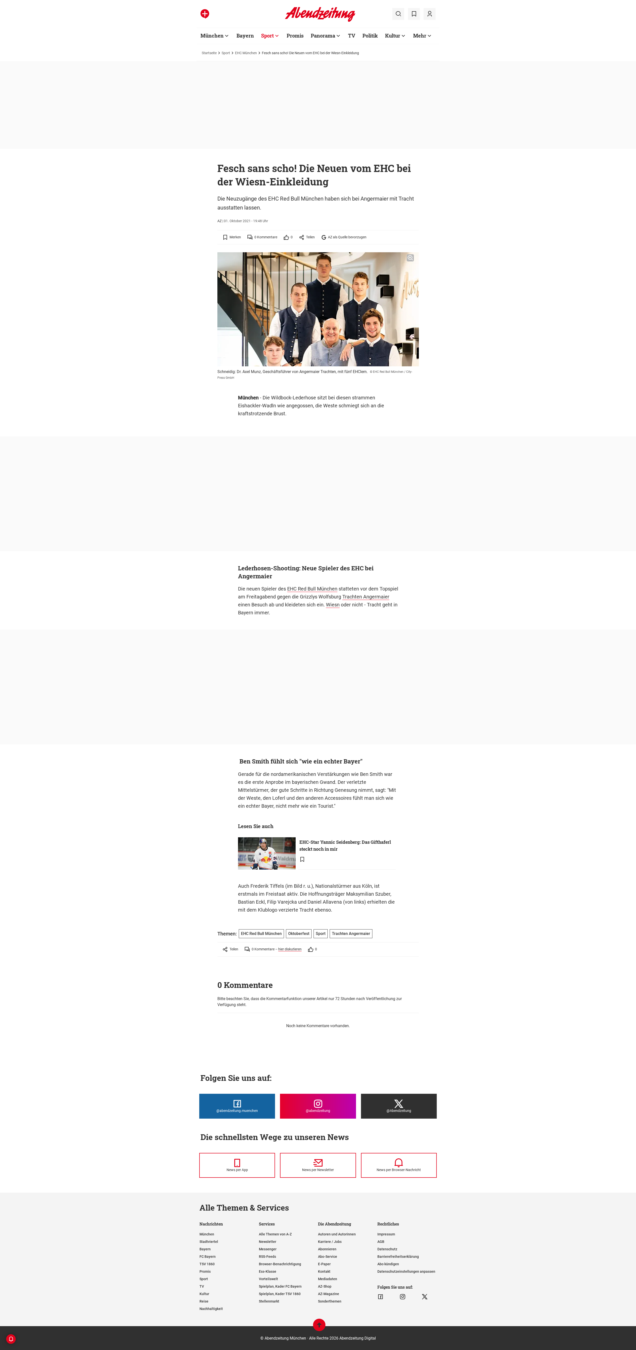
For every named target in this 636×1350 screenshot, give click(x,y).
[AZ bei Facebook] (380, 1297)
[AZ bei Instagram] (402, 1297)
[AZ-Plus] (204, 14)
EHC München (246, 53)
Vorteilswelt (268, 1279)
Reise (203, 1301)
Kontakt (324, 1271)
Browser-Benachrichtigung (280, 1264)
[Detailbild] (410, 257)
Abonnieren (327, 1249)
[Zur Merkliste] (414, 14)
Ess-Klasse (267, 1271)
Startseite (209, 53)
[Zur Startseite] (320, 21)
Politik (370, 35)
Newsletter (267, 1242)
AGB (380, 1242)
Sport (267, 35)
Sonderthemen (329, 1301)
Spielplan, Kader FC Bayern (280, 1286)
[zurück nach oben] (319, 1327)
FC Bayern (207, 1257)
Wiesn (333, 605)
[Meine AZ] (430, 14)
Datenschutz (387, 1249)
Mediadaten (327, 1279)
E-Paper (324, 1264)
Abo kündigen (388, 1264)
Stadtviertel (208, 1242)
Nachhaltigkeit (211, 1309)
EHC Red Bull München (312, 589)
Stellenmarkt (269, 1301)
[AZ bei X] (425, 1297)
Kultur (392, 35)
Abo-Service (327, 1257)
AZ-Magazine (328, 1294)
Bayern (245, 35)
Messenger (268, 1249)
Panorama (323, 35)
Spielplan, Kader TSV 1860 (280, 1294)
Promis (295, 35)
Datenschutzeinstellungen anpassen (406, 1271)
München (212, 35)
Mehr (419, 35)
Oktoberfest (298, 933)
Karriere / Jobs (330, 1242)
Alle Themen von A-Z (275, 1234)
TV (351, 35)
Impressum (386, 1234)
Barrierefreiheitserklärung (398, 1257)
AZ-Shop (324, 1286)
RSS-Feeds (267, 1257)
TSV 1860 (207, 1264)
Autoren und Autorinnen (337, 1234)
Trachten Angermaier (365, 597)
